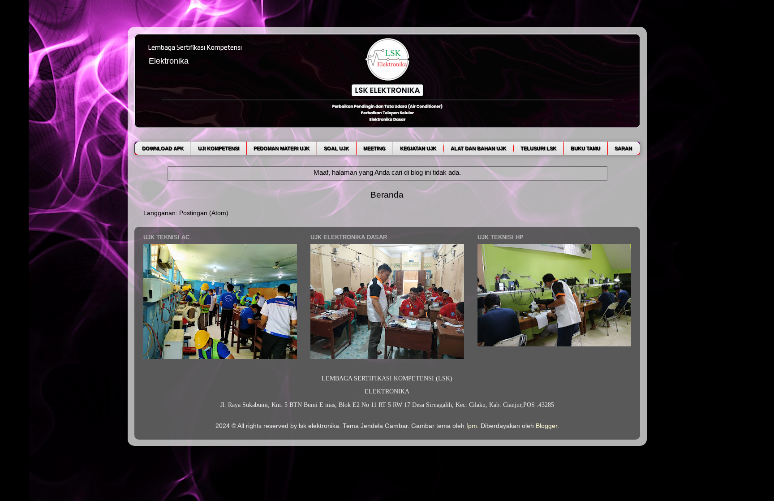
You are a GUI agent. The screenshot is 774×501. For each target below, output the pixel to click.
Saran (623, 148)
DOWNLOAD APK (163, 148)
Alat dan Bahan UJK (478, 148)
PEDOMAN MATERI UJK (282, 148)
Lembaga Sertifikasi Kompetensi (195, 47)
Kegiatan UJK (418, 148)
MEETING (374, 148)
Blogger (546, 426)
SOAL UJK (336, 148)
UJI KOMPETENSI (218, 148)
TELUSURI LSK (538, 148)
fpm (471, 426)
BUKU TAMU (585, 148)
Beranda (387, 194)
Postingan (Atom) (203, 213)
